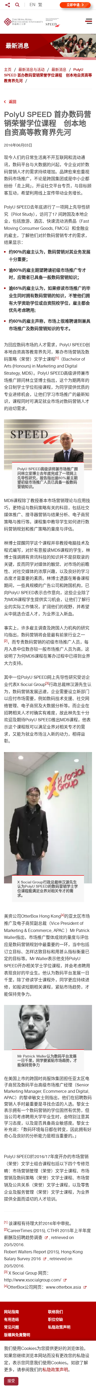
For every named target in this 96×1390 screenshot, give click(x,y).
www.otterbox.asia (63, 1287)
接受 (11, 1381)
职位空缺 (55, 1319)
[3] (47, 683)
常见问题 (11, 1327)
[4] (62, 915)
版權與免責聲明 (17, 1334)
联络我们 (55, 1311)
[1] (57, 358)
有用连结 (11, 1319)
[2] (5, 641)
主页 (7, 69)
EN (32, 5)
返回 (12, 101)
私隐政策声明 (59, 1327)
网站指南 (11, 1311)
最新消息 (58, 69)
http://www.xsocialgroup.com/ (32, 1280)
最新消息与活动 (31, 69)
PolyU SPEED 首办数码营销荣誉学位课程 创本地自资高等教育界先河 (48, 75)
